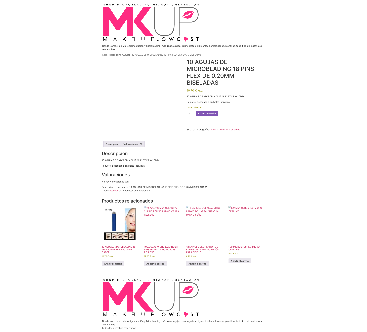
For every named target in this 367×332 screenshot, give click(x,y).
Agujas (126, 55)
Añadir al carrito (207, 113)
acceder (113, 190)
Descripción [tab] (112, 144)
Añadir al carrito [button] (113, 263)
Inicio (104, 55)
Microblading (115, 55)
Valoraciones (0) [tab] (132, 144)
